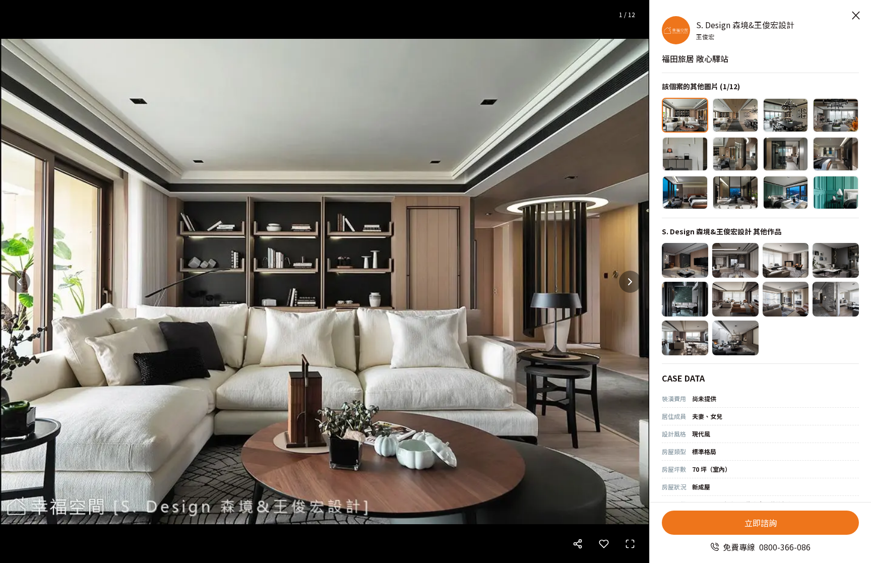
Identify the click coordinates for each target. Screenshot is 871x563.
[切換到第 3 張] (786, 115)
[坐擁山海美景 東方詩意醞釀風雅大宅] (685, 338)
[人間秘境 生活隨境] (735, 299)
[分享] (578, 544)
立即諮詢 (760, 523)
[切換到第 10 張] (735, 192)
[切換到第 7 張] (786, 154)
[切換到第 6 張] (735, 154)
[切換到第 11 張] (786, 192)
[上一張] (19, 282)
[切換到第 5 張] (685, 154)
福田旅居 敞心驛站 (695, 58)
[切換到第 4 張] (836, 115)
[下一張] (630, 282)
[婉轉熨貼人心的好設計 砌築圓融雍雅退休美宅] (836, 299)
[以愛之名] (786, 299)
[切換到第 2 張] (735, 115)
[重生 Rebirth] (685, 299)
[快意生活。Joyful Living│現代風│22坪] (685, 260)
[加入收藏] (604, 544)
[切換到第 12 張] (836, 192)
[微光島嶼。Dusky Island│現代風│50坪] (735, 260)
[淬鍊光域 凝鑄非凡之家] (735, 338)
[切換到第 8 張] (836, 154)
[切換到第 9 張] (685, 192)
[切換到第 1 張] (685, 115)
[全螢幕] (630, 544)
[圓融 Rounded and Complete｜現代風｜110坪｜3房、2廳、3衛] (786, 260)
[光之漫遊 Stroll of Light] (836, 260)
